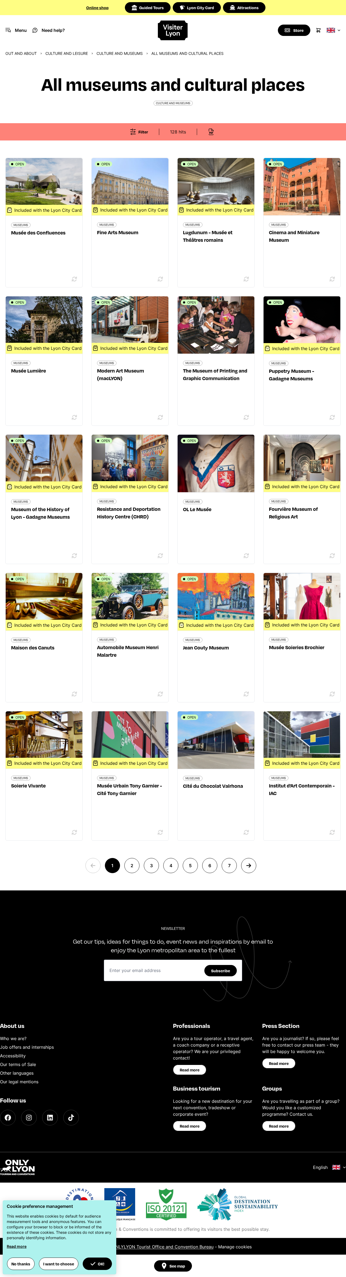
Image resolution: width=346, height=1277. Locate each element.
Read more (189, 1069)
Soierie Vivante (28, 785)
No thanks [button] (20, 1263)
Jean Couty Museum (206, 647)
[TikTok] (71, 1117)
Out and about (21, 53)
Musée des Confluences (38, 232)
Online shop (97, 7)
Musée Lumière (28, 370)
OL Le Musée (197, 509)
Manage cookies (235, 1246)
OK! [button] (101, 1263)
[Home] (173, 30)
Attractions (248, 7)
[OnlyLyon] (17, 1167)
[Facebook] (8, 1117)
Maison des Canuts (32, 647)
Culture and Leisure (66, 53)
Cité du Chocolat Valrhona (213, 785)
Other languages (17, 1073)
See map (177, 1266)
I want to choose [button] (58, 1263)
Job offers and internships (27, 1047)
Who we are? (13, 1038)
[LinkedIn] (50, 1117)
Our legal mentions (19, 1081)
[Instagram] (29, 1117)
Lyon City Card (200, 7)
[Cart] (318, 30)
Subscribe (220, 970)
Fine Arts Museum (117, 232)
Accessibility (13, 1055)
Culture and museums (120, 53)
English (320, 1167)
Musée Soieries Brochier (296, 647)
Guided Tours (151, 7)
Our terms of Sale (18, 1064)
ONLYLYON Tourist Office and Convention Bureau (163, 1246)
